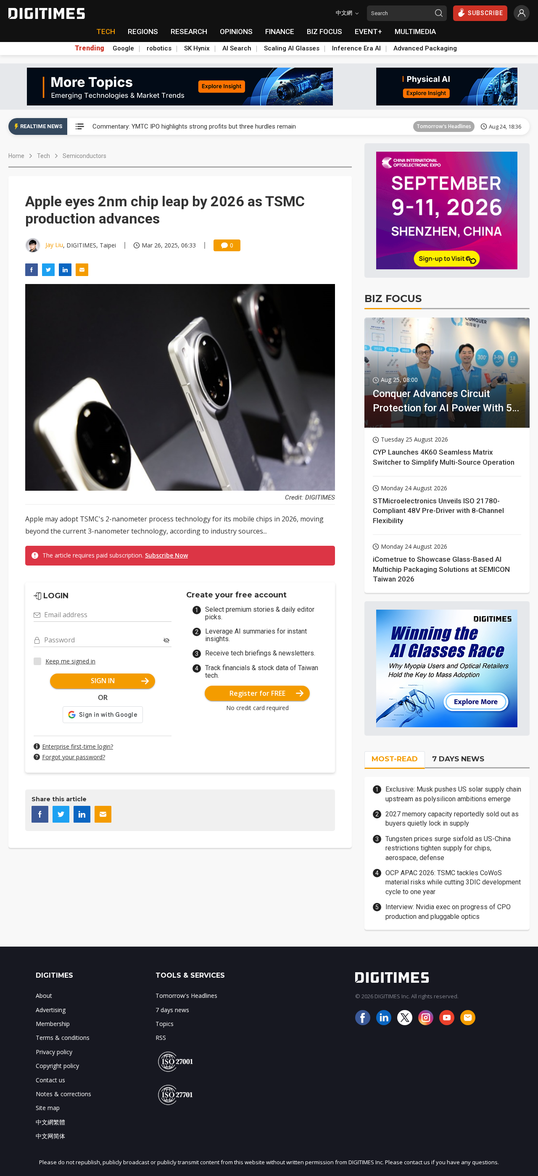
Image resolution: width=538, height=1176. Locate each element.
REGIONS (143, 31)
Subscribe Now (166, 555)
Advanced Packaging (425, 48)
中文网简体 (50, 1136)
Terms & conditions (63, 1038)
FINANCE (279, 31)
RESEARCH (189, 31)
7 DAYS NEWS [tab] (458, 759)
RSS (161, 1038)
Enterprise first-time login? (77, 746)
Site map (48, 1108)
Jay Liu (54, 245)
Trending (89, 48)
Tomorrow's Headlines (444, 126)
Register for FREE (257, 693)
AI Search (236, 48)
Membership (53, 1024)
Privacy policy (54, 1052)
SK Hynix (197, 48)
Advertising (51, 1010)
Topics (165, 1024)
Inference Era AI (356, 48)
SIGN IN (103, 680)
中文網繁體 (50, 1122)
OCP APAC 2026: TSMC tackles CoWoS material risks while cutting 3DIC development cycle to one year (453, 882)
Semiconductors (84, 156)
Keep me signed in (70, 661)
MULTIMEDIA (415, 31)
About (44, 996)
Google (123, 48)
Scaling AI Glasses (291, 48)
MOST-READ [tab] (395, 759)
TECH (105, 31)
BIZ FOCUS (324, 31)
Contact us (50, 1080)
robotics (159, 48)
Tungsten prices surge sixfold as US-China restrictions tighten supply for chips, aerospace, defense (448, 848)
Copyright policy (57, 1066)
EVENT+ (368, 31)
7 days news (172, 1010)
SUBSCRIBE (485, 13)
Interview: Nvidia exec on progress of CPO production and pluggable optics (448, 911)
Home (16, 156)
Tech (43, 156)
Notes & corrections (63, 1094)
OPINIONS (236, 31)
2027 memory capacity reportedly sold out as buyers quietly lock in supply (452, 818)
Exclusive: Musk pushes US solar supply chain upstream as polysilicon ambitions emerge (453, 793)
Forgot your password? (73, 757)
